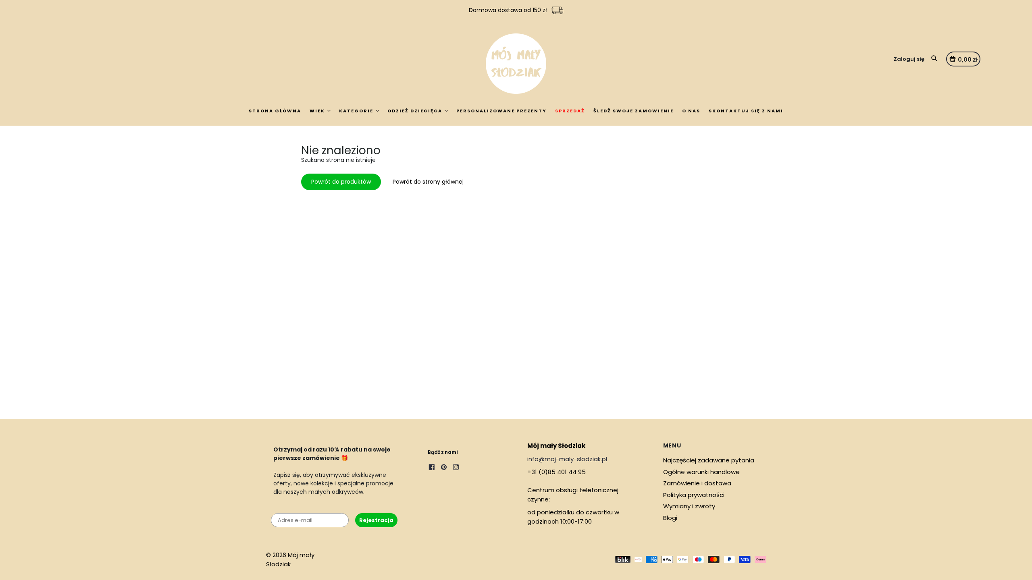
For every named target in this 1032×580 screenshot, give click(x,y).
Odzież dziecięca (414, 111)
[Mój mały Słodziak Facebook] (432, 468)
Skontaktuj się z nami (746, 111)
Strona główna (275, 111)
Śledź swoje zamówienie (633, 111)
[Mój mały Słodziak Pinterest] (444, 468)
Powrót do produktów (341, 182)
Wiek (317, 111)
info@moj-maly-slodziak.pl (567, 459)
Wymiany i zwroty (689, 506)
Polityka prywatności (693, 495)
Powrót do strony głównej (428, 182)
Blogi (670, 518)
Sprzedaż (570, 111)
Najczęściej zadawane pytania (708, 460)
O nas (691, 111)
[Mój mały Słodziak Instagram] (456, 468)
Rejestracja (376, 520)
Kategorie (356, 111)
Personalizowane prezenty (501, 111)
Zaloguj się (909, 59)
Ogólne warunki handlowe (701, 472)
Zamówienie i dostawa (697, 483)
